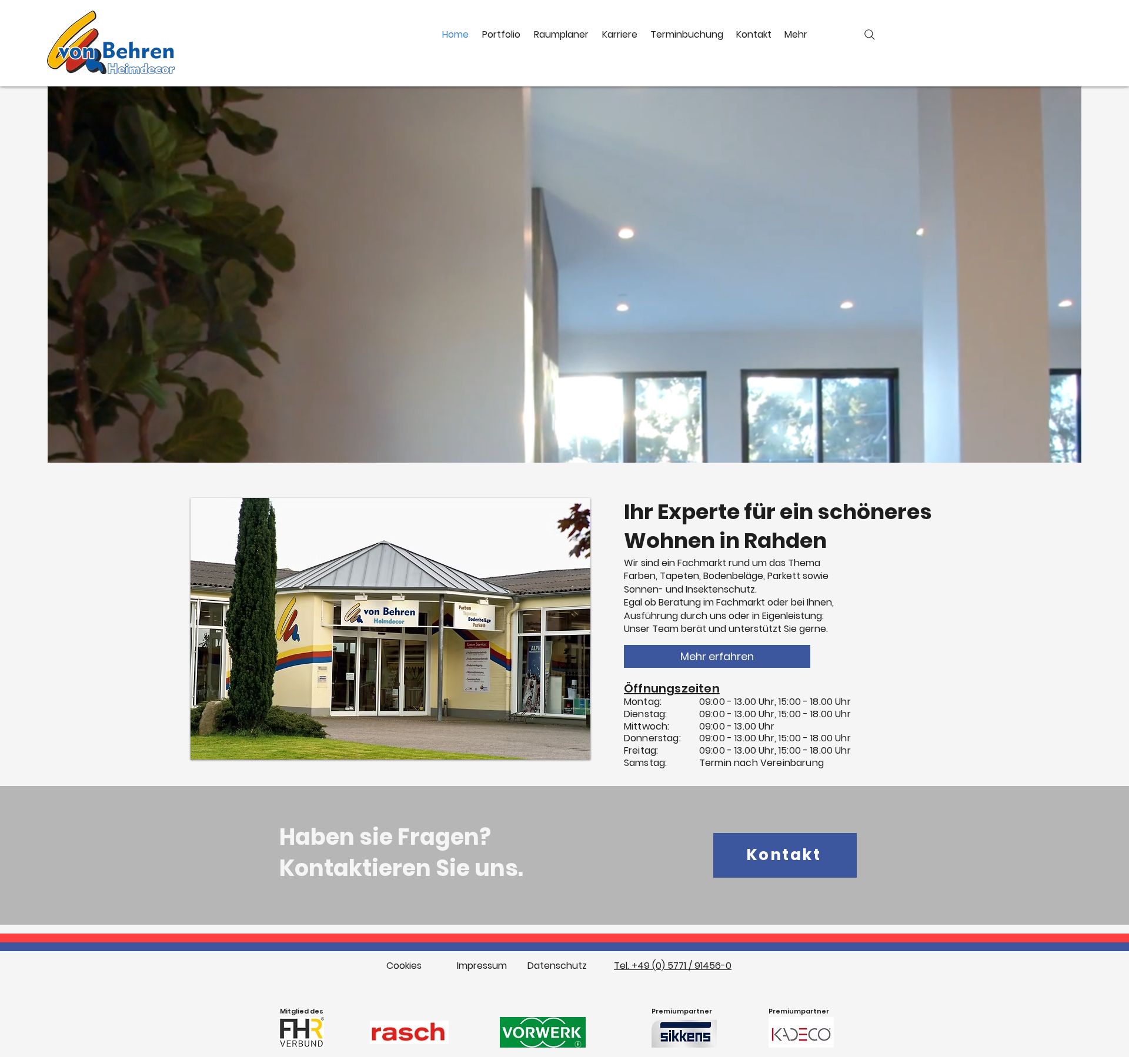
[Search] (869, 34)
